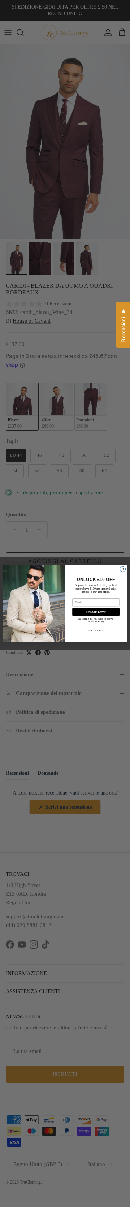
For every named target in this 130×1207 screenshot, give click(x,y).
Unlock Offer (95, 612)
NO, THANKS (96, 630)
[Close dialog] (122, 569)
